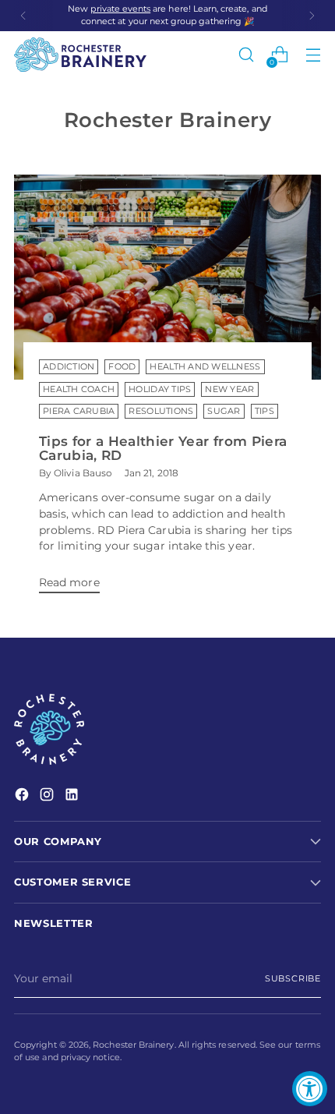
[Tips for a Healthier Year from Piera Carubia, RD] (167, 277)
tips (264, 411)
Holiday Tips (160, 389)
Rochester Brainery (133, 1045)
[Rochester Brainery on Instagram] (48, 797)
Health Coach (79, 389)
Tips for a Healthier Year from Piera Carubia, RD (163, 448)
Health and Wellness (205, 367)
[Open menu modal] (313, 55)
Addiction (68, 367)
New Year (229, 389)
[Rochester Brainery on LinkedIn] (73, 797)
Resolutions (161, 411)
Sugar (223, 411)
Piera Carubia (79, 411)
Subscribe (293, 979)
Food (122, 367)
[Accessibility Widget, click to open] (309, 1088)
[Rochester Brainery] (80, 54)
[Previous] (23, 15)
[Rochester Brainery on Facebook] (23, 797)
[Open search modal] (246, 55)
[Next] (311, 15)
